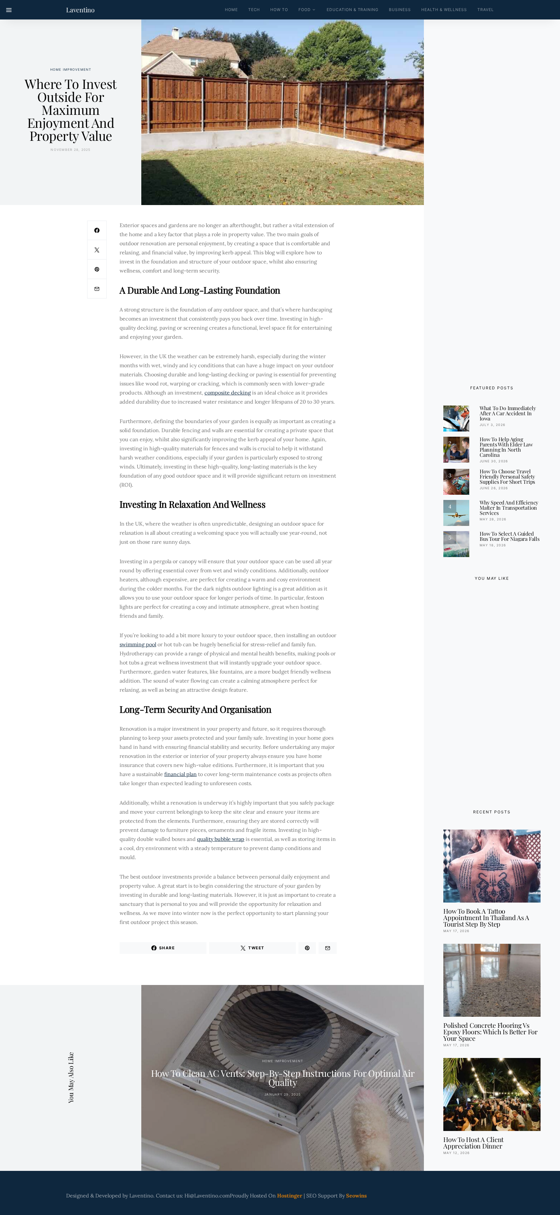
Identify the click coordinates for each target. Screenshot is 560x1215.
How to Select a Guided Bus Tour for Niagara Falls (510, 536)
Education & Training (353, 9)
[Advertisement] (492, 693)
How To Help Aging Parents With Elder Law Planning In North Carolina (506, 447)
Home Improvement (70, 69)
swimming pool (138, 644)
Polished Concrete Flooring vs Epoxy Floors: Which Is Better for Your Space (490, 1031)
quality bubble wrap (220, 839)
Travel (485, 9)
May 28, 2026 (493, 519)
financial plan (180, 774)
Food (304, 9)
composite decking (227, 392)
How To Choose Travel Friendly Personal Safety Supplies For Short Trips (507, 476)
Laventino (80, 9)
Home (231, 9)
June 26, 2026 (494, 488)
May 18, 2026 (493, 545)
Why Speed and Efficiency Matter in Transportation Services (509, 507)
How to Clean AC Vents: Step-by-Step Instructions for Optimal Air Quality (282, 1077)
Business (400, 9)
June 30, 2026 (494, 461)
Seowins (356, 1195)
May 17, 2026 (456, 931)
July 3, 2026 (492, 425)
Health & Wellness (444, 9)
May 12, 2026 (456, 1153)
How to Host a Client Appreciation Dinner (473, 1142)
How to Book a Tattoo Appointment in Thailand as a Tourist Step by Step (486, 917)
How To (279, 9)
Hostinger (289, 1195)
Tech (254, 9)
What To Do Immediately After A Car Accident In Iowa (508, 413)
